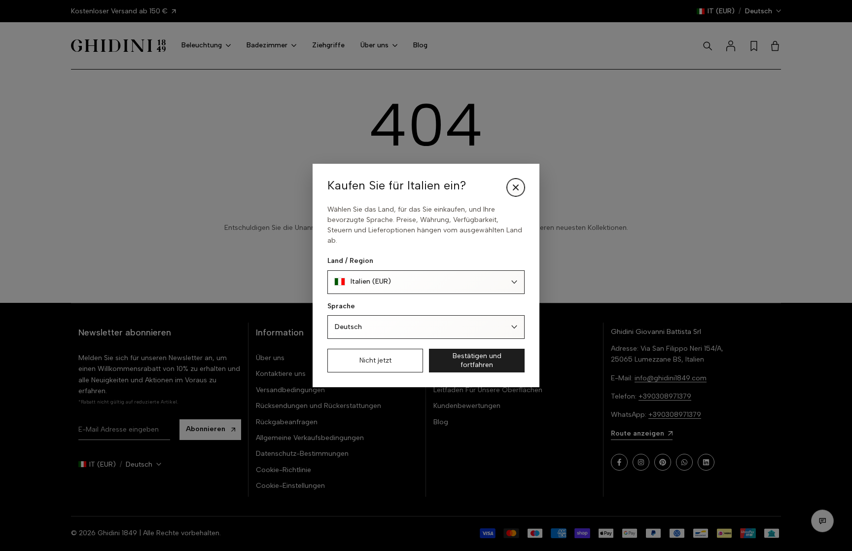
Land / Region (350, 261)
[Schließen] (516, 187)
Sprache (341, 306)
